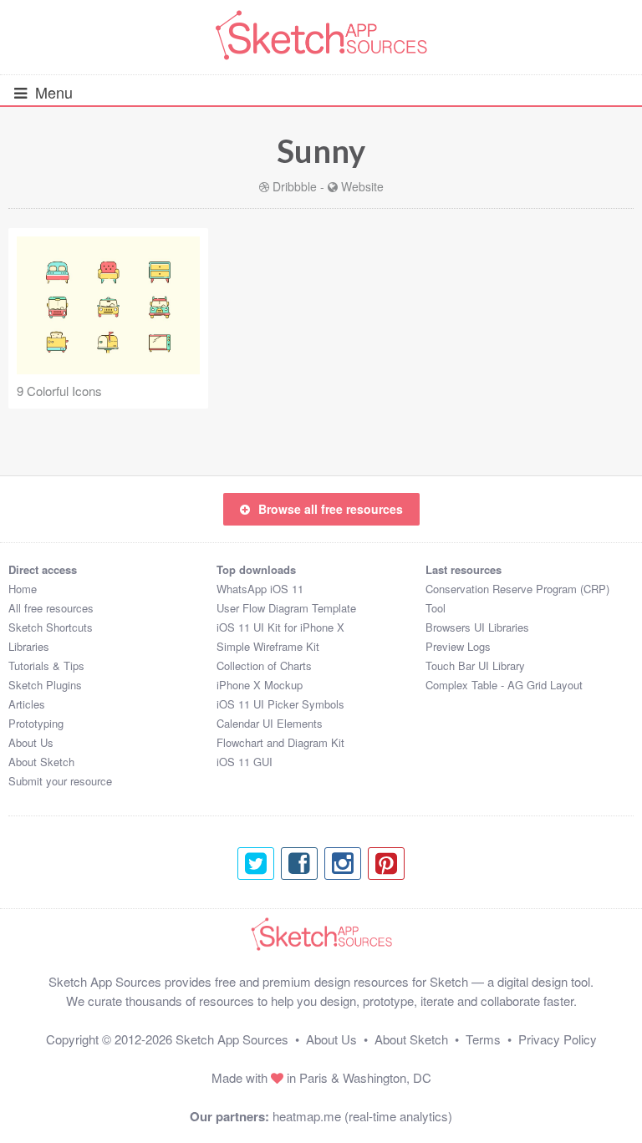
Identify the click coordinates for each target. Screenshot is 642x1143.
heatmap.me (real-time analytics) (362, 1116)
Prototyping (36, 723)
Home (22, 589)
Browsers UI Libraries (477, 627)
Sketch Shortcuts (50, 627)
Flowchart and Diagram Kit (280, 742)
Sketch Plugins (45, 685)
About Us (31, 742)
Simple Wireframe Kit (268, 646)
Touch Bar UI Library (475, 665)
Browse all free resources (330, 508)
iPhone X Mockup (260, 685)
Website (362, 186)
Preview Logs (458, 646)
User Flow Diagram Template (286, 608)
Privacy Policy (557, 1039)
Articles (26, 704)
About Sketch (41, 762)
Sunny (321, 150)
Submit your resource (60, 781)
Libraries (28, 646)
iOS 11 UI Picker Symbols (280, 704)
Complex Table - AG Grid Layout (504, 685)
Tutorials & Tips (46, 665)
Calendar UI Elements (270, 723)
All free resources (51, 608)
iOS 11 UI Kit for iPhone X (280, 627)
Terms (483, 1039)
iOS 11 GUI (245, 762)
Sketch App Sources (232, 1039)
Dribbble (295, 186)
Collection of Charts (264, 665)
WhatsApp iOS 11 (260, 589)
